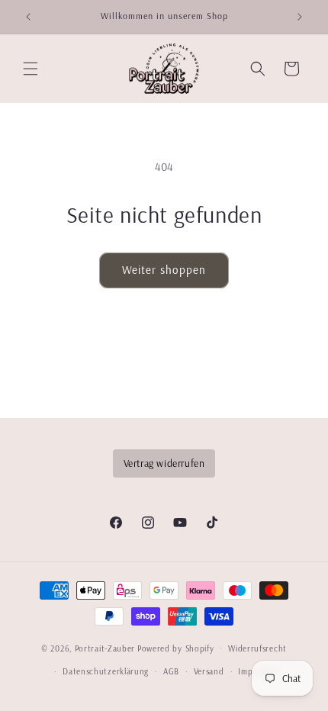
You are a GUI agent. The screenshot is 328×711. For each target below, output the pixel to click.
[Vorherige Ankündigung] (28, 17)
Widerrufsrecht (257, 648)
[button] (30, 68)
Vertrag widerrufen (164, 462)
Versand (209, 671)
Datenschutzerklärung (106, 671)
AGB (171, 671)
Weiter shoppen (164, 269)
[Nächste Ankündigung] (300, 17)
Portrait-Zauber (105, 647)
